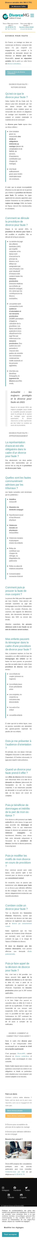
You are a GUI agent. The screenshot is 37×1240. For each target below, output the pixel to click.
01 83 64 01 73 (19, 1174)
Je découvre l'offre (19, 6)
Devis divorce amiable (15, 1110)
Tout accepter (10, 1234)
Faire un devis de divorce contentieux (16, 72)
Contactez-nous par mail (14, 1172)
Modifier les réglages (14, 1227)
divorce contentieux (14, 64)
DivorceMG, (22, 1053)
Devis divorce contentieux (16, 1116)
